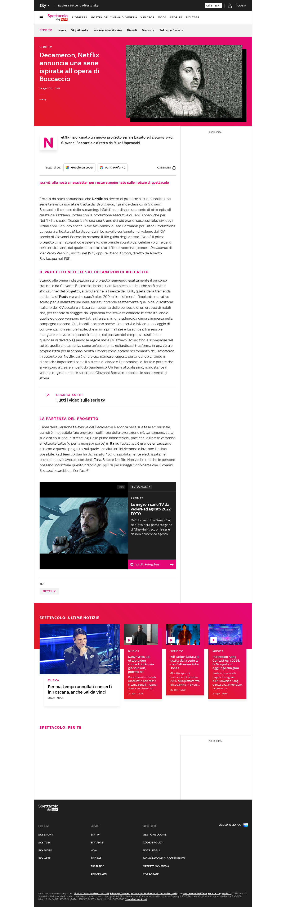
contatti (227, 893)
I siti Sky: (43, 825)
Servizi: (95, 825)
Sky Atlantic (80, 30)
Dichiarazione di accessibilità (164, 858)
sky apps (97, 842)
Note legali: (150, 825)
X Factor (147, 17)
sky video (45, 850)
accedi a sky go (230, 824)
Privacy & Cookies (120, 893)
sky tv (95, 834)
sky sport (45, 834)
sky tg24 (44, 842)
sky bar (96, 858)
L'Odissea (79, 17)
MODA (162, 17)
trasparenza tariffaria (195, 893)
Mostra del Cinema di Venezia (114, 17)
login (241, 5)
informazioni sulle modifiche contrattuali (154, 893)
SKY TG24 (192, 17)
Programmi (99, 874)
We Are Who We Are (108, 30)
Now (94, 850)
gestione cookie (154, 834)
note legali (151, 850)
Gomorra (148, 30)
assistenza (214, 893)
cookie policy (153, 842)
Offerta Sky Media (156, 866)
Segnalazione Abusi (136, 899)
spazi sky (97, 866)
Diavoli (132, 30)
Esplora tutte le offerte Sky (78, 5)
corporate (151, 874)
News (62, 30)
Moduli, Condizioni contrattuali (91, 893)
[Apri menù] (41, 17)
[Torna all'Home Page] (57, 17)
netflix (49, 591)
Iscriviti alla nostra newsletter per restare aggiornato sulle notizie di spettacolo (104, 182)
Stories (176, 17)
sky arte (44, 858)
